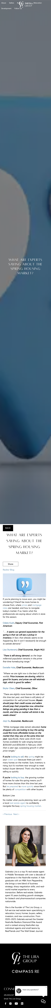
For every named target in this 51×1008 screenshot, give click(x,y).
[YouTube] (16, 1004)
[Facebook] (5, 1004)
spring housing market (30, 806)
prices (24, 605)
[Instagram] (10, 1004)
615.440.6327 (9, 995)
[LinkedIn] (22, 1004)
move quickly (27, 786)
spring (31, 756)
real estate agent (18, 803)
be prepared (12, 786)
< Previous (7, 814)
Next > (16, 814)
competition (20, 789)
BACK (8, 528)
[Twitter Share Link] (11, 570)
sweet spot (13, 759)
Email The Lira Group (12, 999)
